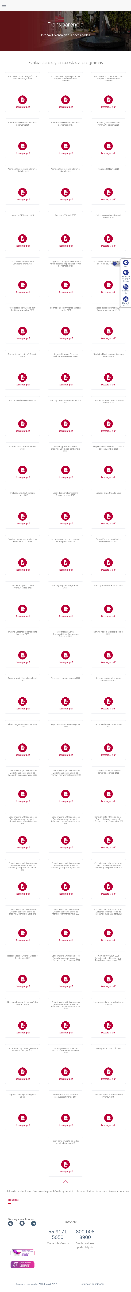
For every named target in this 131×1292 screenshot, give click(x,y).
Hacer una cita (125, 292)
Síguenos (13, 1200)
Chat (125, 266)
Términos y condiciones (92, 1284)
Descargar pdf (22, 107)
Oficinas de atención (126, 304)
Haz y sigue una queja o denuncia (126, 279)
